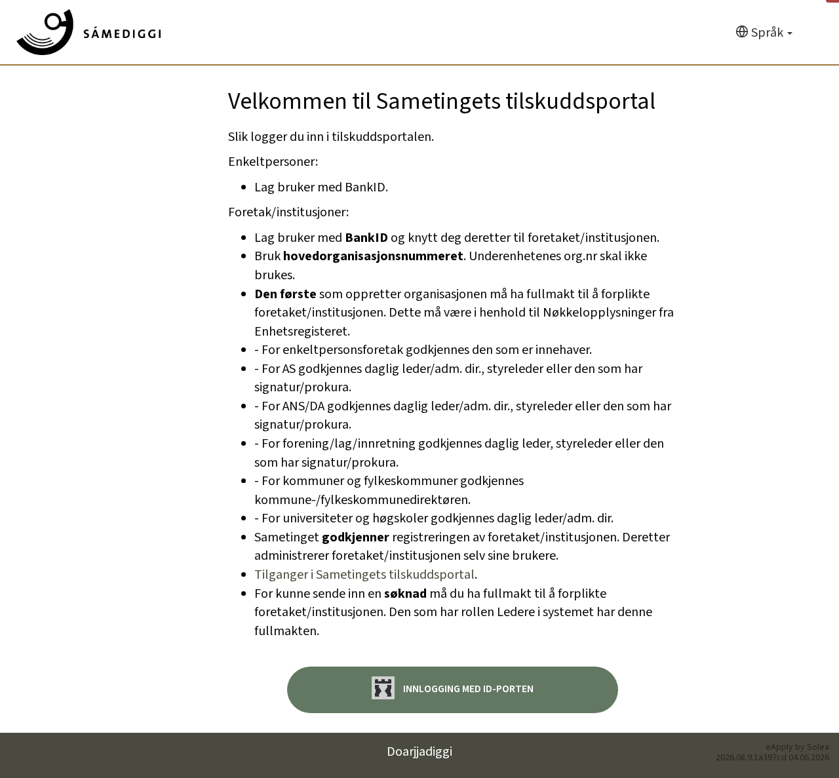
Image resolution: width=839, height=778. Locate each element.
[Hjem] (88, 32)
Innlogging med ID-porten (467, 689)
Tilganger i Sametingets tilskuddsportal (364, 575)
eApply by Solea (797, 747)
